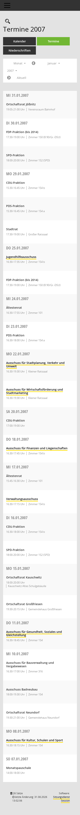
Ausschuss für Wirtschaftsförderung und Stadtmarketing (34, 391)
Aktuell (21, 78)
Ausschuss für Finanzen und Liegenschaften (36, 448)
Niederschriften (20, 50)
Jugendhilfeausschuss (21, 257)
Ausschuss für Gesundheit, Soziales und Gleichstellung (34, 633)
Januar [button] (52, 63)
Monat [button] (18, 63)
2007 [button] (11, 71)
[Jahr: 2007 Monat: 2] (9, 78)
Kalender (19, 41)
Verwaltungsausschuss (22, 499)
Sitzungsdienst (61, 798)
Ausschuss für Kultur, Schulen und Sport (34, 740)
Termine (53, 41)
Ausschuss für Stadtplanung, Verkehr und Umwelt (35, 364)
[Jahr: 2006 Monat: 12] (33, 63)
